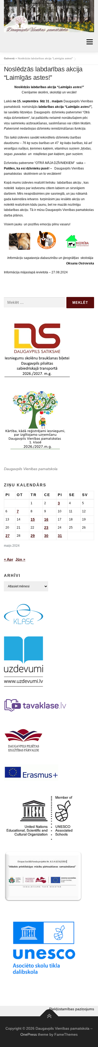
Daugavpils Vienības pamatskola (30, 469)
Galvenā (9, 58)
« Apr (8, 559)
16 (46, 519)
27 (7, 536)
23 (46, 527)
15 (33, 519)
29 (33, 536)
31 (60, 536)
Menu (89, 42)
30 (46, 536)
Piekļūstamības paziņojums (71, 1009)
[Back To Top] (49, 1016)
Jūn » (20, 559)
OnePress (28, 1034)
